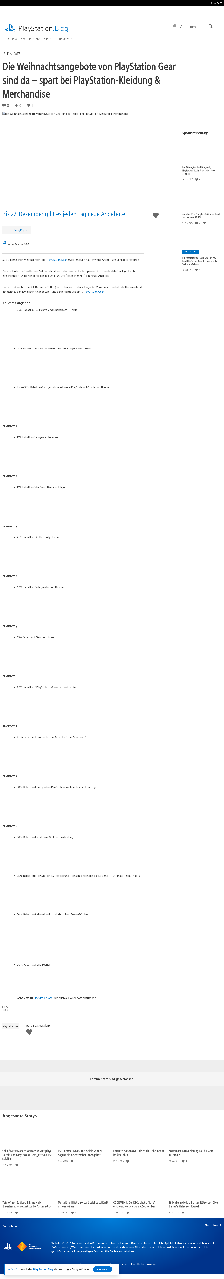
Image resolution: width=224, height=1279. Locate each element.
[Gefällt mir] (197, 179)
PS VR (23, 39)
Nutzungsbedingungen (82, 1264)
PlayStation (43, 27)
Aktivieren (102, 1269)
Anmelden (188, 26)
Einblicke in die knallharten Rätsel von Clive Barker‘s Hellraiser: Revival (193, 1204)
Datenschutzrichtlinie (113, 1264)
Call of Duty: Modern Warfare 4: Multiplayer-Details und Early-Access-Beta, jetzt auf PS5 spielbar (27, 1154)
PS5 (7, 39)
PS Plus (46, 39)
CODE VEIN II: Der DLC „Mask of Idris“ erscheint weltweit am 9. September (134, 1204)
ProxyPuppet (21, 230)
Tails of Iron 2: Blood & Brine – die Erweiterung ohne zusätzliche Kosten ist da (26, 1204)
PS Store (34, 39)
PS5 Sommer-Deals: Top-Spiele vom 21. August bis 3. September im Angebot (80, 1153)
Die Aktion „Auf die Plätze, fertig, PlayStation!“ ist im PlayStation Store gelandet (198, 170)
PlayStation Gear (57, 259)
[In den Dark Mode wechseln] (175, 26)
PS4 (14, 39)
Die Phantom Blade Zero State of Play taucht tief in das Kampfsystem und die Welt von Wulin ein (199, 261)
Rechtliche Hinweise (143, 1264)
